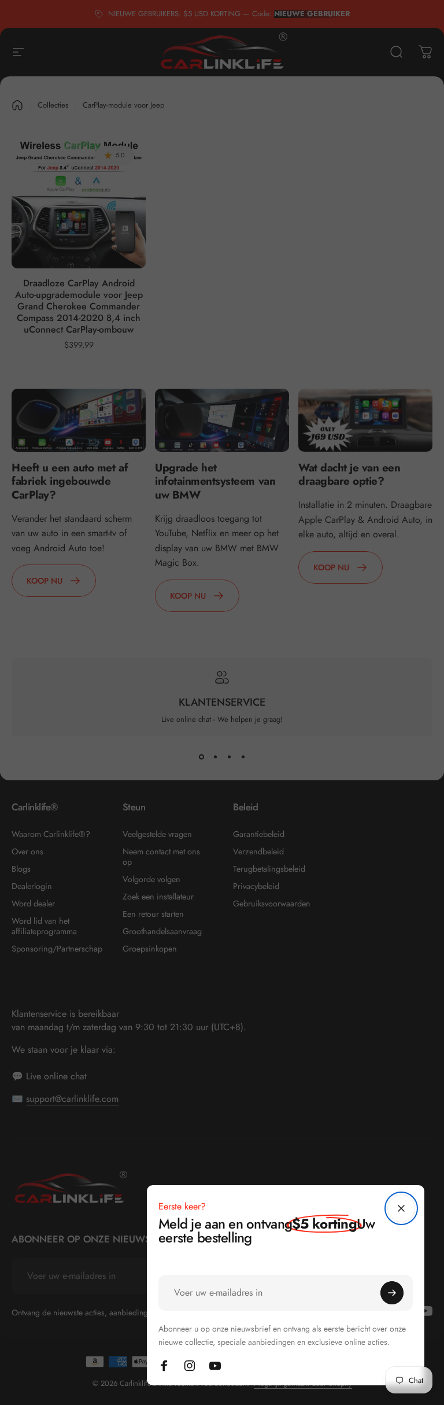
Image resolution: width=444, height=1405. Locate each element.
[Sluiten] (401, 1208)
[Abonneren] (392, 1292)
